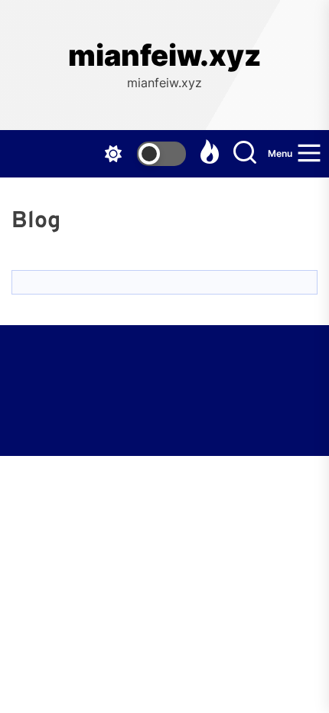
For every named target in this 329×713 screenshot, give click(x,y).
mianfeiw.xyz (165, 55)
